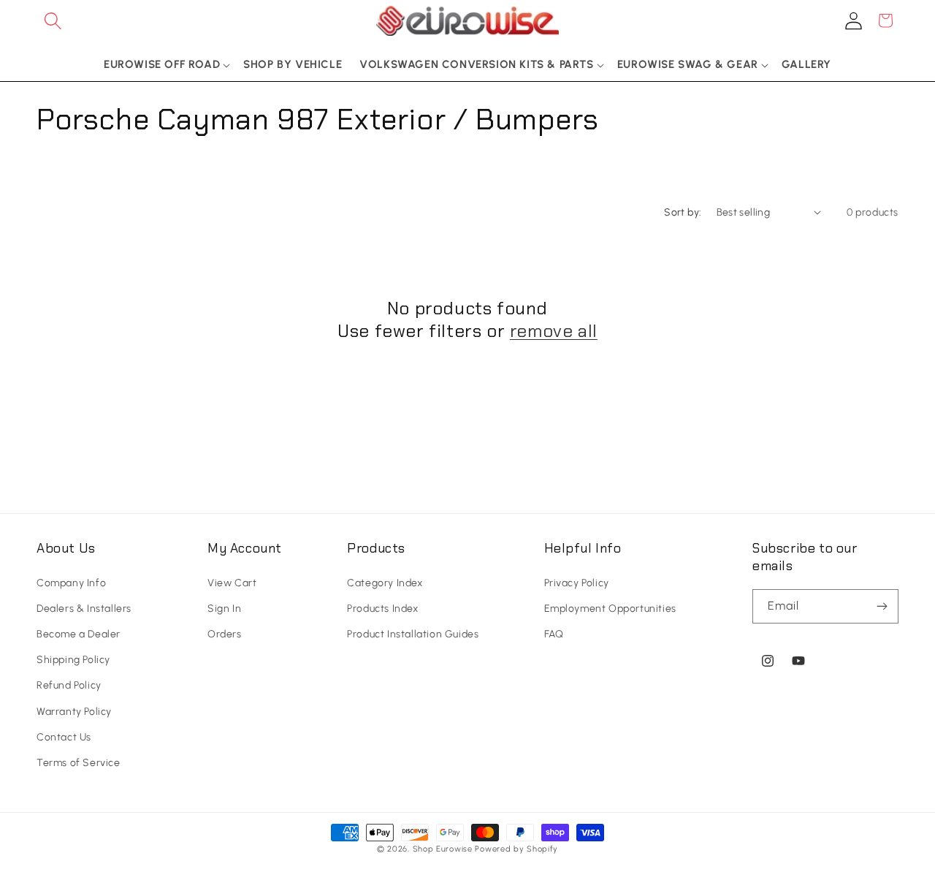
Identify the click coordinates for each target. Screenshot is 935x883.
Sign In (224, 608)
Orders (224, 634)
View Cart (231, 583)
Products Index (382, 608)
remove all (554, 330)
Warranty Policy (74, 711)
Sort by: (682, 212)
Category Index (384, 583)
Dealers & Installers (84, 608)
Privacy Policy (576, 583)
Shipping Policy (73, 659)
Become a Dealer (79, 634)
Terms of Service (79, 763)
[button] (53, 20)
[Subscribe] (882, 606)
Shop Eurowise (443, 849)
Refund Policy (69, 686)
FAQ (554, 634)
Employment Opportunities (610, 608)
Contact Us (64, 737)
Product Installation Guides (412, 634)
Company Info (71, 583)
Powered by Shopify (516, 849)
